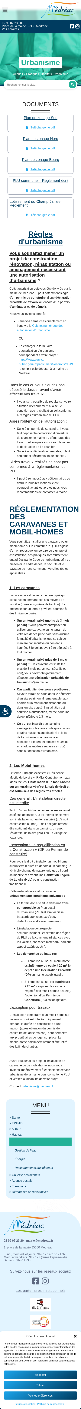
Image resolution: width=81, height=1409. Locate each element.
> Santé (14, 1117)
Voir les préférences (40, 1395)
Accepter (40, 1374)
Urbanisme (22, 1141)
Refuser (40, 1385)
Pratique (31, 74)
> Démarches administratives (28, 1192)
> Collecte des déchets (24, 1175)
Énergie (20, 1159)
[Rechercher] (72, 84)
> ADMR (15, 1129)
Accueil (18, 74)
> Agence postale (21, 1180)
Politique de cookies (25, 1404)
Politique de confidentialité (50, 1404)
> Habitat (15, 1134)
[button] (75, 1336)
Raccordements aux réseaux (34, 1167)
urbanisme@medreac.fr (38, 1086)
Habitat (45, 74)
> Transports (17, 1186)
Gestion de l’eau (26, 1150)
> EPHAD (16, 1123)
